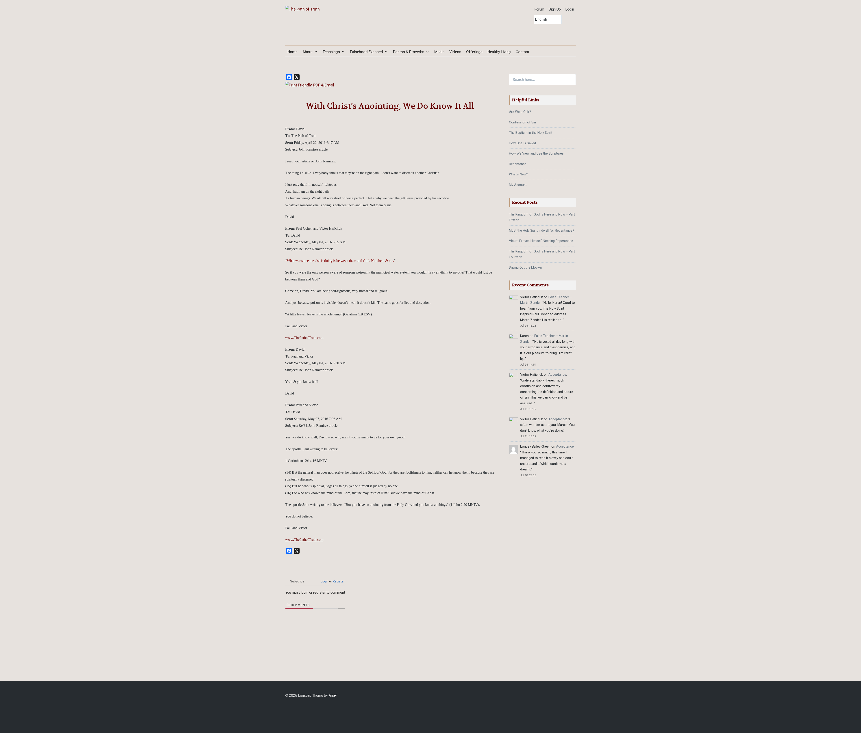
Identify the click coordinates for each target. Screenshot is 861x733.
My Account (518, 185)
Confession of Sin (522, 122)
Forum (539, 9)
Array (333, 695)
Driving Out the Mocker (525, 267)
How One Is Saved (522, 143)
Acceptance (557, 375)
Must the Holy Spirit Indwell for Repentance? (541, 231)
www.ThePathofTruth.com (304, 338)
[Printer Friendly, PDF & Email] (309, 85)
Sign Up (555, 9)
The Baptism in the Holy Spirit (530, 133)
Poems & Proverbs (408, 52)
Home (292, 52)
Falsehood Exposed (366, 52)
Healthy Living (499, 52)
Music (439, 52)
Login (569, 9)
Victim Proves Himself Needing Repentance (541, 241)
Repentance (517, 164)
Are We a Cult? (520, 112)
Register (339, 581)
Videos (455, 52)
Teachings (331, 52)
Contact (522, 52)
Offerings (474, 52)
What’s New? (518, 174)
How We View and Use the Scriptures (536, 153)
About (307, 52)
